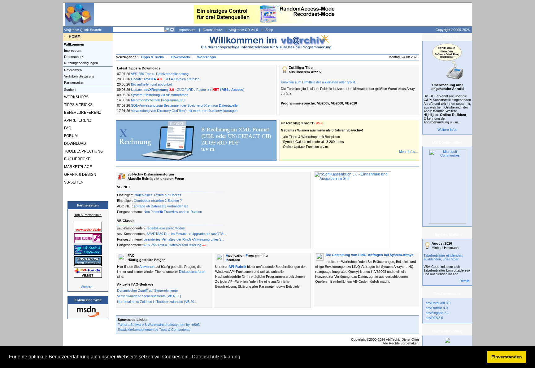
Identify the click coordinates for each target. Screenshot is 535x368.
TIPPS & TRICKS (78, 105)
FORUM (70, 136)
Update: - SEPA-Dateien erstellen (165, 79)
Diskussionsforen (192, 271)
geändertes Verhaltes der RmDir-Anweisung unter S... (184, 239)
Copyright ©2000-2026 (453, 30)
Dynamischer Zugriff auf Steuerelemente (147, 290)
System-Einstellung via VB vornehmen (159, 95)
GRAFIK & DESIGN (79, 174)
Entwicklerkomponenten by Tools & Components (154, 329)
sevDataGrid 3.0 (438, 303)
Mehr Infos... (408, 151)
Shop (269, 30)
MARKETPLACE (77, 167)
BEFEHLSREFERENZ (82, 112)
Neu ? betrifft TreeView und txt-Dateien (173, 212)
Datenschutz (212, 30)
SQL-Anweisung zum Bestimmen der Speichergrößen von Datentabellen (185, 105)
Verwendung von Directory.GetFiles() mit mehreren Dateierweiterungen (184, 111)
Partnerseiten (73, 82)
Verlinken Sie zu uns (78, 76)
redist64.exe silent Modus (165, 228)
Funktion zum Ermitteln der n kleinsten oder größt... (319, 82)
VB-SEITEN (73, 182)
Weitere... (88, 287)
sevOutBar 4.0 (437, 308)
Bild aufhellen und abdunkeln (152, 84)
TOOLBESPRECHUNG (83, 151)
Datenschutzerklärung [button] (216, 356)
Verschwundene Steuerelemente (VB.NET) (149, 296)
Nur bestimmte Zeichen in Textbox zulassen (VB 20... (157, 302)
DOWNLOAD (74, 143)
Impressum (186, 30)
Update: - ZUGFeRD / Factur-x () (187, 89)
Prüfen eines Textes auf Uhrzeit (157, 195)
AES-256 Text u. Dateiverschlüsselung (160, 74)
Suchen (69, 89)
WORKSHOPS (76, 97)
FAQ (67, 128)
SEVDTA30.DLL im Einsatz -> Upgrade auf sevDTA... (186, 234)
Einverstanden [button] (506, 356)
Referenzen (72, 70)
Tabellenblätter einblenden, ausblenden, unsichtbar (443, 257)
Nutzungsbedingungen (80, 63)
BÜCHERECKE (76, 159)
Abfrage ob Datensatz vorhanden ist (160, 206)
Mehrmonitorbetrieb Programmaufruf (158, 100)
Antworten (146, 266)
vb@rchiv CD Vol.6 (243, 30)
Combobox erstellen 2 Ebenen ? (158, 200)
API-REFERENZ (77, 120)
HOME (74, 37)
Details (464, 281)
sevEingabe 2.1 (437, 313)
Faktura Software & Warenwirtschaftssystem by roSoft (159, 324)
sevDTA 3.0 (434, 318)
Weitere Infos (447, 129)
